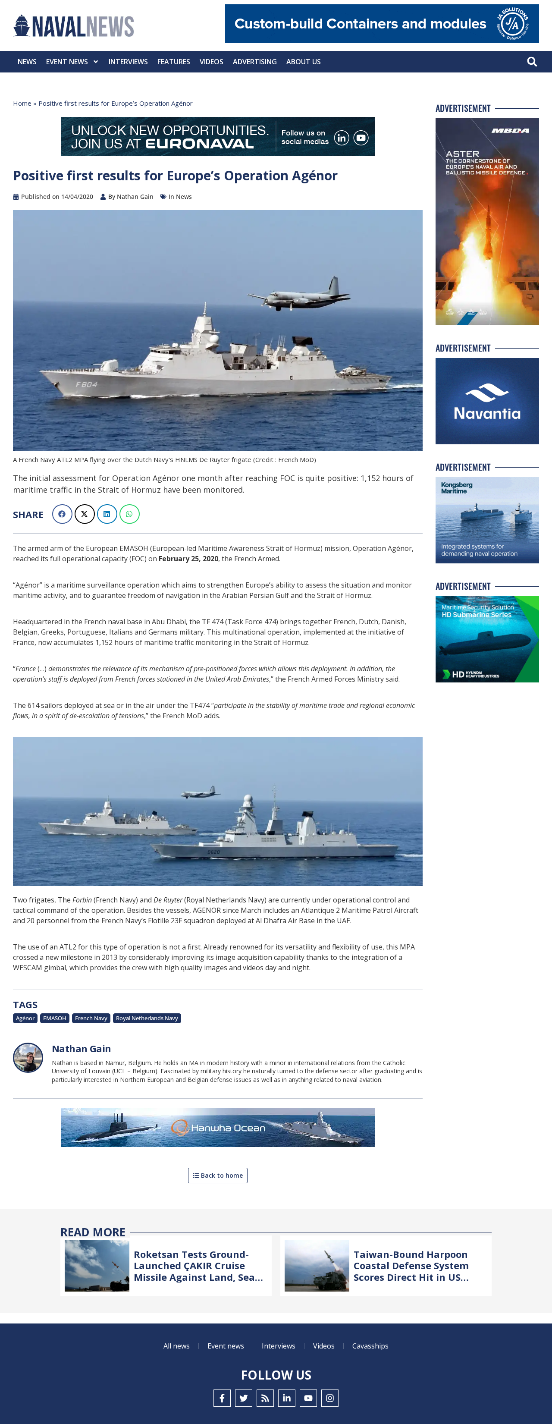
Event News (67, 61)
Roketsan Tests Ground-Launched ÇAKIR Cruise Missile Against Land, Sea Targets (194, 1271)
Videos (211, 61)
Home (22, 103)
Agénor (25, 1018)
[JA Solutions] (382, 41)
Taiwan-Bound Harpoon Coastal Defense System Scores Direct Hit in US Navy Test (411, 1271)
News (27, 61)
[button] (532, 62)
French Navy (91, 1018)
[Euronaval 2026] (218, 138)
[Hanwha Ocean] (218, 1129)
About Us (303, 61)
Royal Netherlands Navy (147, 1018)
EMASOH (54, 1018)
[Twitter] (243, 1398)
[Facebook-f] (222, 1398)
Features (173, 61)
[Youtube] (308, 1398)
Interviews (128, 61)
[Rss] (265, 1398)
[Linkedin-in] (286, 1398)
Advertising (255, 61)
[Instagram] (330, 1398)
